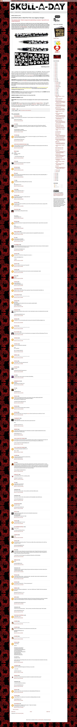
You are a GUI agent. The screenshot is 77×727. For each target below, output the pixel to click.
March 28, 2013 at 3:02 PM (18, 617)
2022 (55, 68)
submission (29, 110)
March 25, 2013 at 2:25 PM (18, 278)
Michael (15, 151)
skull (26, 110)
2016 (55, 76)
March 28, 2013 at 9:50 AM (18, 546)
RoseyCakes (16, 209)
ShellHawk (16, 675)
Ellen (15, 173)
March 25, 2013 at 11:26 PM (18, 392)
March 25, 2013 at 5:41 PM (18, 351)
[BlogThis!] (13, 110)
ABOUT (11, 12)
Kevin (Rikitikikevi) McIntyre (19, 526)
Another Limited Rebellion (39, 719)
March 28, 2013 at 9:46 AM (18, 523)
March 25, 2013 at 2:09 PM (18, 272)
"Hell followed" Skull (58, 157)
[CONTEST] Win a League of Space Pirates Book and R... (60, 143)
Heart (15, 549)
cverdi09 (15, 455)
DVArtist (15, 511)
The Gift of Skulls (58, 131)
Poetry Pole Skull (58, 107)
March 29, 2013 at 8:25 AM (18, 678)
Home (31, 711)
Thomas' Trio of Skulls (59, 98)
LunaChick (16, 534)
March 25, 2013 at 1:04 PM (18, 234)
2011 (55, 174)
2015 (55, 78)
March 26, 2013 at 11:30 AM (18, 426)
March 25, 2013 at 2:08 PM (18, 266)
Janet (15, 161)
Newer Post (13, 711)
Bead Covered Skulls (58, 120)
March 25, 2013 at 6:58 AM (18, 120)
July (56, 89)
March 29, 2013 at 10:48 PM (18, 707)
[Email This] (12, 110)
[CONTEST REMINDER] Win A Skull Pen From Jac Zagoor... (60, 102)
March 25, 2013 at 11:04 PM (18, 384)
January (56, 171)
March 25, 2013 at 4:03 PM (18, 334)
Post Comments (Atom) (19, 713)
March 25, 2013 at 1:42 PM (18, 260)
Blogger (49, 719)
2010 (55, 176)
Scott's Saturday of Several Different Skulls (59, 164)
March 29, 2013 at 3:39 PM (18, 700)
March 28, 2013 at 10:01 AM (18, 556)
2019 (55, 72)
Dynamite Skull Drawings (59, 125)
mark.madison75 (17, 288)
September (57, 86)
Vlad (15, 462)
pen (25, 110)
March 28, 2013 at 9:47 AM (18, 531)
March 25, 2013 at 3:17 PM (18, 306)
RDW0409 (16, 429)
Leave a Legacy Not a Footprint (19, 438)
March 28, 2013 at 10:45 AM (18, 584)
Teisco (15, 275)
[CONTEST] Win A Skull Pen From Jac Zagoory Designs (60, 109)
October (56, 85)
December (57, 82)
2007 (55, 180)
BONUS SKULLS (36, 12)
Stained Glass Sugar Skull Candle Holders (59, 118)
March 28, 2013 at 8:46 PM (18, 662)
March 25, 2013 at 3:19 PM (18, 315)
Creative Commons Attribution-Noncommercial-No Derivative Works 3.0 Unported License (59, 194)
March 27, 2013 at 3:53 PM (18, 492)
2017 (55, 75)
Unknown (15, 195)
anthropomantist (17, 503)
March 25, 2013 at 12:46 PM (18, 192)
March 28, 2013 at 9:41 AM (18, 517)
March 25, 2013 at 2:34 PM (18, 291)
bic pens (28, 413)
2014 (55, 79)
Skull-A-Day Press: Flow (59, 147)
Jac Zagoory (25, 80)
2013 (55, 81)
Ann (15, 482)
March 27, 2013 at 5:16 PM (18, 508)
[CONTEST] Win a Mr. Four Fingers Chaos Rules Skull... (60, 127)
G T (14, 180)
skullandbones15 (17, 381)
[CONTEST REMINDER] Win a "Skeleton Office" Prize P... (60, 168)
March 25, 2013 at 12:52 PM (18, 206)
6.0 (21, 110)
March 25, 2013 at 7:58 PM (18, 363)
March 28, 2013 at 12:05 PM (18, 603)
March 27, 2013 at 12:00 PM (18, 486)
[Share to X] (14, 110)
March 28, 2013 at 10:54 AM (18, 593)
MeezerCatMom (17, 331)
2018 (55, 74)
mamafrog (16, 695)
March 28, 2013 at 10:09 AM (18, 571)
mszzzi (15, 189)
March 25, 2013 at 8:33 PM (18, 371)
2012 (55, 173)
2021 (55, 69)
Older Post (48, 711)
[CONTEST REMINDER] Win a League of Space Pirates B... (60, 136)
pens (17, 104)
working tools (34, 104)
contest (23, 110)
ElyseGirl (15, 221)
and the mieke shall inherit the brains (20, 144)
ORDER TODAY (56, 38)
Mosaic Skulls (57, 134)
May (56, 92)
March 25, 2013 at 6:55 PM (18, 357)
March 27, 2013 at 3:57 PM (18, 500)
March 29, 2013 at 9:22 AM (18, 692)
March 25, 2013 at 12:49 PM (18, 199)
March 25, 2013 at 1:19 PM (18, 250)
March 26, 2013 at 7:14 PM (18, 444)
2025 (55, 64)
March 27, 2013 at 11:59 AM (18, 479)
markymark (16, 309)
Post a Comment (15, 709)
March (56, 95)
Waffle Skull (57, 141)
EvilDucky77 (16, 474)
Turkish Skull (57, 150)
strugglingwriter (17, 418)
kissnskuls (16, 167)
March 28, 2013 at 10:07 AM (18, 564)
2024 (55, 65)
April (56, 93)
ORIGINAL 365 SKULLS (26, 12)
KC (14, 388)
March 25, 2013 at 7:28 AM (18, 131)
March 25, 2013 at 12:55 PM (18, 218)
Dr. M (15, 124)
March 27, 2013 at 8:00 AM (18, 471)
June (56, 90)
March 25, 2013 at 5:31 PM (18, 340)
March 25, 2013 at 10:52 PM (18, 377)
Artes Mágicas (16, 244)
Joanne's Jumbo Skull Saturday (59, 114)
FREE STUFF (17, 12)
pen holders (20, 104)
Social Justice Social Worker (19, 615)
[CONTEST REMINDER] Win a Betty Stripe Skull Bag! (60, 152)
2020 (55, 71)
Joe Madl (15, 135)
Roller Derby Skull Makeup (59, 137)
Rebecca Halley (17, 231)
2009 (55, 177)
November (57, 83)
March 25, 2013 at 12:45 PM (18, 177)
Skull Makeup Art (58, 132)
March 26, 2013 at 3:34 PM (18, 435)
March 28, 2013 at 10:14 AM (18, 578)
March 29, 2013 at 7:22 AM (18, 672)
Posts (56, 185)
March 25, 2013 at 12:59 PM (18, 228)
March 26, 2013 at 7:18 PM (18, 452)
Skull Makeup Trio (58, 103)
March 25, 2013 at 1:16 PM (18, 241)
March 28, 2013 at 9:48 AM (18, 537)
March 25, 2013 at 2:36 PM (18, 297)
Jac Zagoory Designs (23, 26)
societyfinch (16, 665)
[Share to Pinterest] (17, 110)
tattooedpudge (16, 703)
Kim (15, 237)
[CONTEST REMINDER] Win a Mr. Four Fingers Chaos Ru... (60, 116)
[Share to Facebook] (15, 110)
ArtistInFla (16, 621)
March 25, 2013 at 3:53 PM (18, 322)
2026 (55, 62)
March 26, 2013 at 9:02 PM (18, 459)
